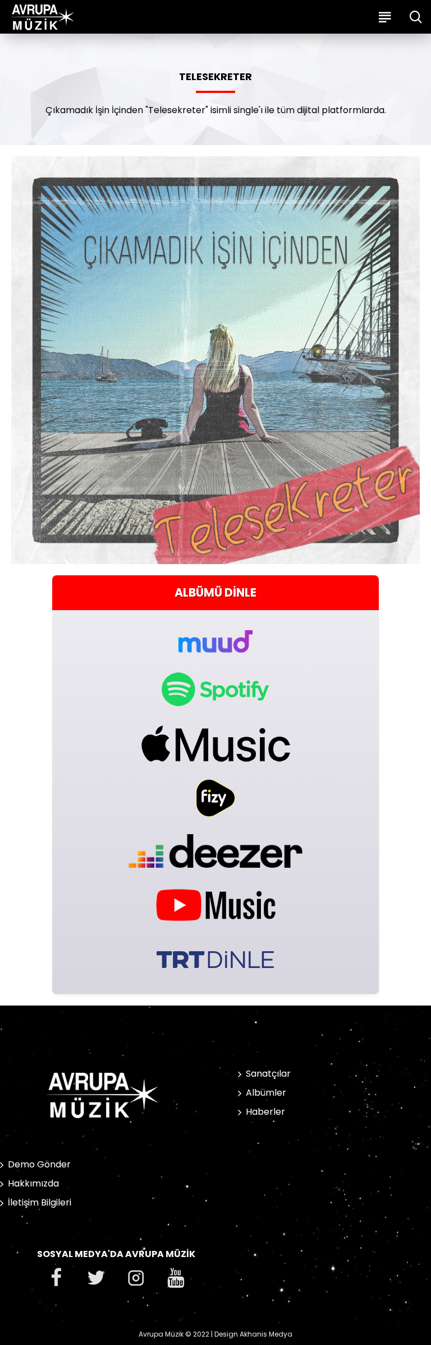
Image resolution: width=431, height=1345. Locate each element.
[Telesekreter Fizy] (215, 798)
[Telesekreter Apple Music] (215, 743)
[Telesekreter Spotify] (215, 689)
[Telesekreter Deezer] (215, 851)
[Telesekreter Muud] (215, 635)
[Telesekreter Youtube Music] (215, 904)
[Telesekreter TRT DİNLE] (215, 958)
